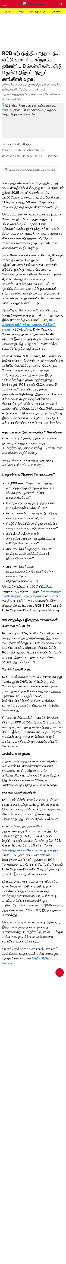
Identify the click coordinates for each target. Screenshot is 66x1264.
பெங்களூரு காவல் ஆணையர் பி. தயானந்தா (30, 850)
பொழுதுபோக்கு (37, 11)
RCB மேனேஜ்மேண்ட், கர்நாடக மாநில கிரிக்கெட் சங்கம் (29, 324)
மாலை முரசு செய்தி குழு (16, 144)
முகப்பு (8, 11)
